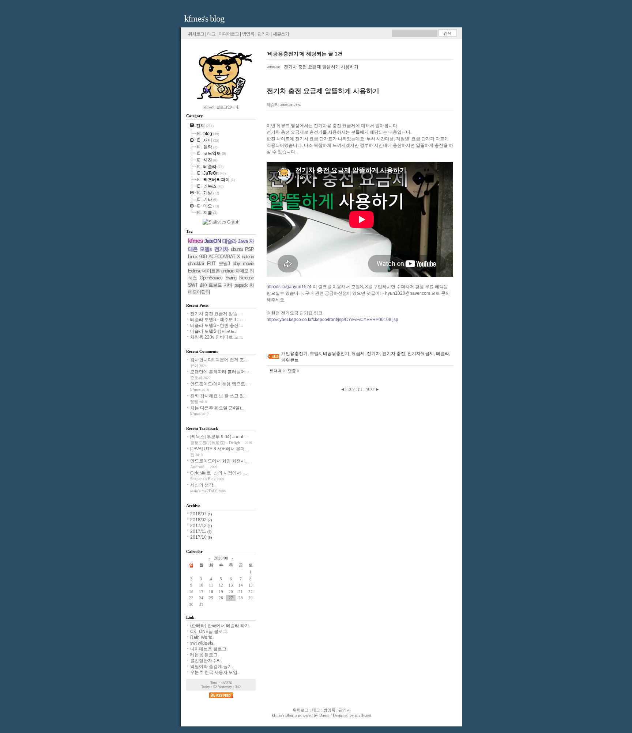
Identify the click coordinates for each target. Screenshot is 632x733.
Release (246, 277)
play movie (243, 263)
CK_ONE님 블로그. (209, 631)
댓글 (293, 371)
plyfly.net (363, 715)
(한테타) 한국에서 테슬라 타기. (220, 625)
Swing (230, 277)
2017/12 (199, 525)
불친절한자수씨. (206, 660)
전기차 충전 (393, 353)
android (227, 271)
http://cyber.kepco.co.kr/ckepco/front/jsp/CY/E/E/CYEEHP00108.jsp (332, 319)
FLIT (211, 263)
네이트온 (211, 271)
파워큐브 (290, 360)
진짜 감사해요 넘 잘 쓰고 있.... (219, 395)
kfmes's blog (204, 18)
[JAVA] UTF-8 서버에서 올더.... (219, 448)
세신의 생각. (202, 485)
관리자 (263, 34)
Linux (193, 256)
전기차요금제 (420, 353)
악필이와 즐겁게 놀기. (211, 666)
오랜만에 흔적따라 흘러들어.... (219, 371)
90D (203, 256)
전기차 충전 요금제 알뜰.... (216, 313)
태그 (211, 34)
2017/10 (199, 537)
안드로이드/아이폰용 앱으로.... (219, 383)
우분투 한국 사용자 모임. (214, 672)
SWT (193, 285)
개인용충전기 (294, 353)
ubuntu (237, 249)
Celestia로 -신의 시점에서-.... (218, 473)
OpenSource (211, 277)
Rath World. (202, 637)
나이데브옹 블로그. (208, 649)
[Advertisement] (352, 337)
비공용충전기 (336, 353)
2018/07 (199, 513)
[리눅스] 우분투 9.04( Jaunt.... (219, 436)
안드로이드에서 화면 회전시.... (219, 460)
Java (243, 241)
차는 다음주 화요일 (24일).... (217, 408)
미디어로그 (229, 34)
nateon (248, 256)
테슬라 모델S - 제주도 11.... (217, 319)
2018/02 (199, 519)
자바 (227, 285)
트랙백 (277, 371)
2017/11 (198, 531)
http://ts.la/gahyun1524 (289, 286)
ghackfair (196, 263)
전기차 (373, 353)
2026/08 (221, 558)
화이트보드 (211, 285)
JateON (212, 241)
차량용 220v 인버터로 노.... (216, 337)
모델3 (224, 263)
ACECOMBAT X (224, 256)
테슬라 (273, 104)
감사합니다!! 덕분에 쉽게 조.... (219, 359)
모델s (315, 353)
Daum (324, 715)
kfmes (195, 241)
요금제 (358, 353)
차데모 (241, 271)
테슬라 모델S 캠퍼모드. (213, 331)
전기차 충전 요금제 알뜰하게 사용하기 (312, 66)
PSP (249, 249)
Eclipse (194, 271)
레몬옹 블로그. (204, 654)
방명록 (248, 34)
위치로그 (196, 34)
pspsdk (241, 285)
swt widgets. (202, 643)
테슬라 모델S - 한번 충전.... (216, 325)
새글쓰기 (281, 34)
